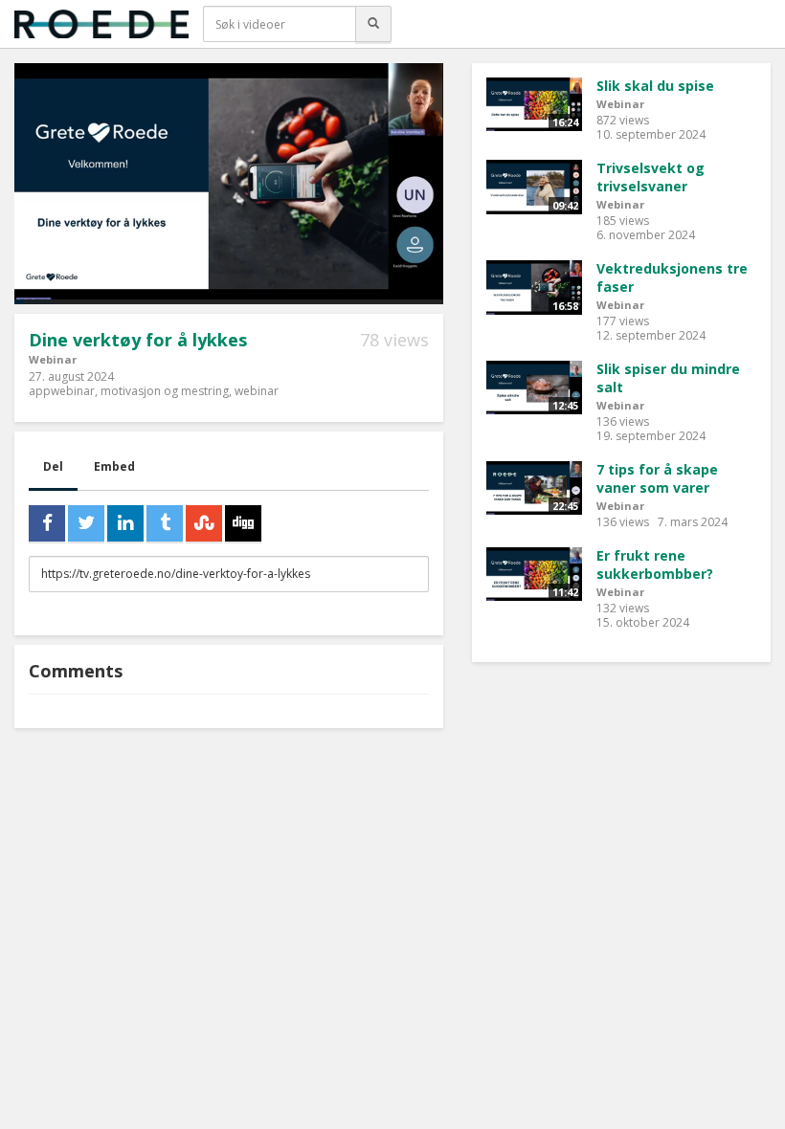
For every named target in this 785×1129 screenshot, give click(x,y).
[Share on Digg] (243, 523)
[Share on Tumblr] (164, 523)
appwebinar (62, 391)
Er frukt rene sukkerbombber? (654, 564)
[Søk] (373, 24)
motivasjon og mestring (165, 391)
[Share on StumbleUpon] (204, 523)
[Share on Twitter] (86, 523)
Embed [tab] (114, 466)
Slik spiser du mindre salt (668, 378)
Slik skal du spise (655, 86)
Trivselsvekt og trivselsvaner (650, 177)
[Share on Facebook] (47, 523)
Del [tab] (53, 466)
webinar (257, 391)
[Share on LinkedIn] (125, 523)
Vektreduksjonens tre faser (672, 277)
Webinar (53, 359)
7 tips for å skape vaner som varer (657, 478)
